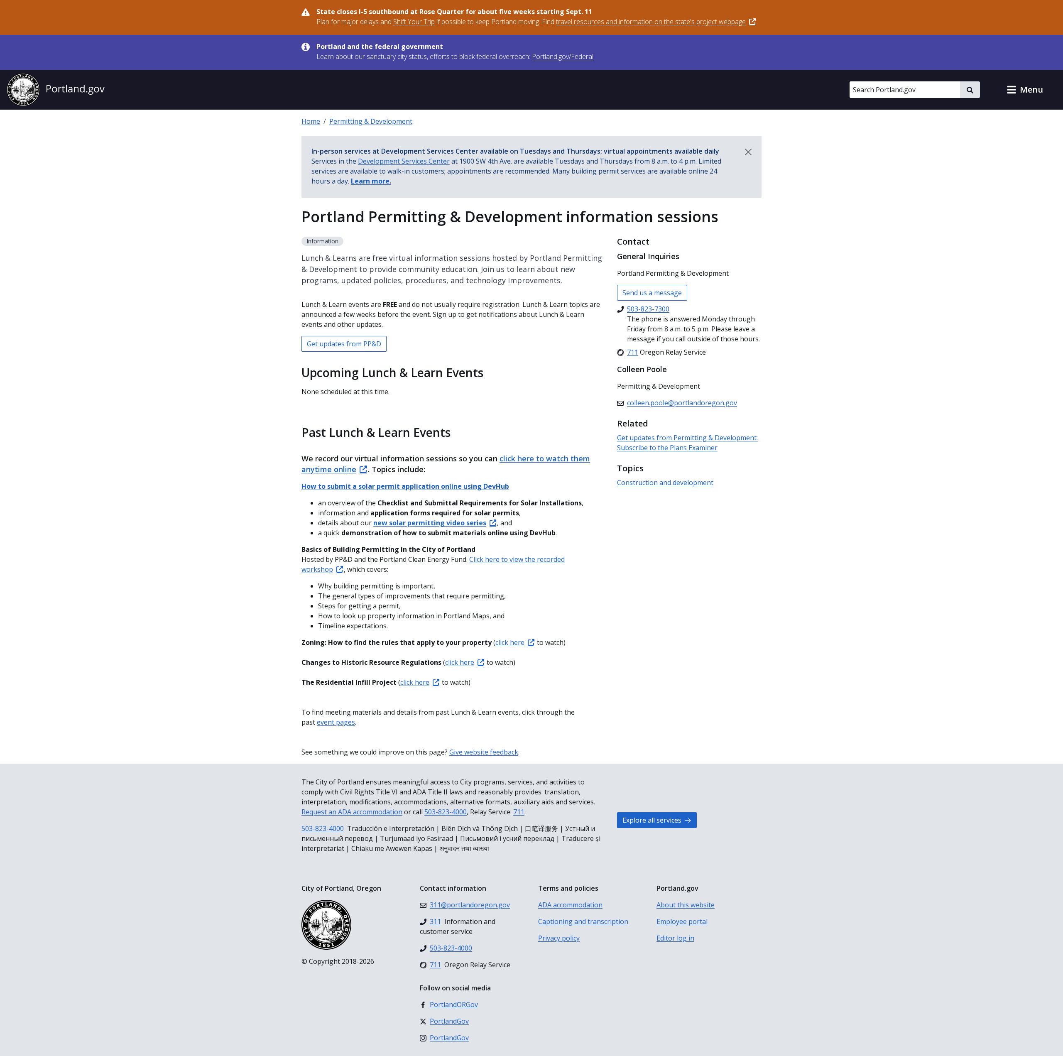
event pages (336, 722)
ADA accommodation (570, 904)
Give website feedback (483, 752)
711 (518, 811)
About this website (685, 904)
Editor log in (675, 938)
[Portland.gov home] (56, 89)
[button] (1024, 89)
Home (310, 121)
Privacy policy (559, 938)
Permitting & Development (370, 121)
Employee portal (682, 921)
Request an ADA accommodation (351, 811)
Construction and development (665, 482)
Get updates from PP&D (344, 343)
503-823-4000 (445, 811)
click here (509, 642)
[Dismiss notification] (748, 152)
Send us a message (652, 292)
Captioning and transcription (583, 921)
